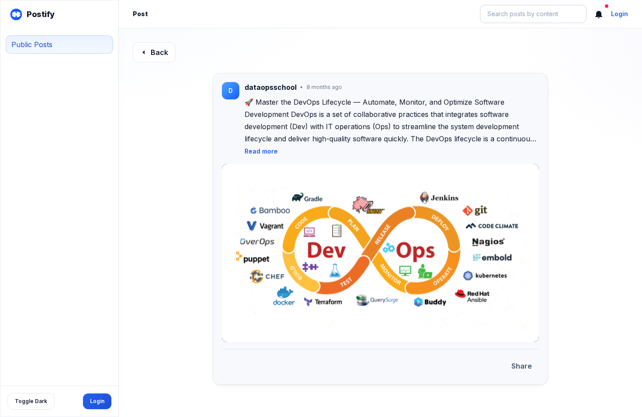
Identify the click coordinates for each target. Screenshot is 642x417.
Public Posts (31, 44)
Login (97, 401)
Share (521, 366)
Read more (261, 151)
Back (159, 52)
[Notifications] (598, 14)
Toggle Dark (31, 401)
